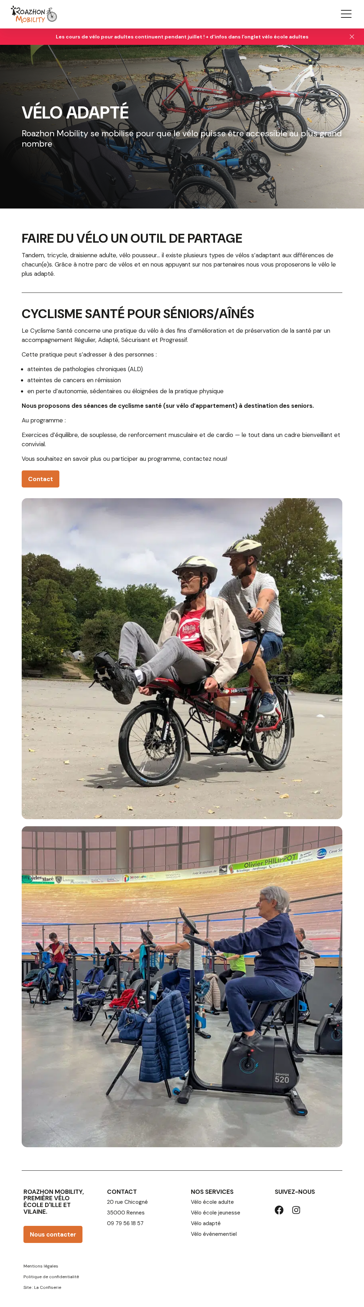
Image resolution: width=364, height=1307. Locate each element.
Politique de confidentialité (51, 1277)
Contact (40, 479)
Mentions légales (40, 1266)
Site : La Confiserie (42, 1287)
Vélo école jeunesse (215, 1212)
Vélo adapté (206, 1223)
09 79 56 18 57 (125, 1223)
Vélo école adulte (212, 1202)
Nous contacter (53, 1234)
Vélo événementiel (214, 1234)
